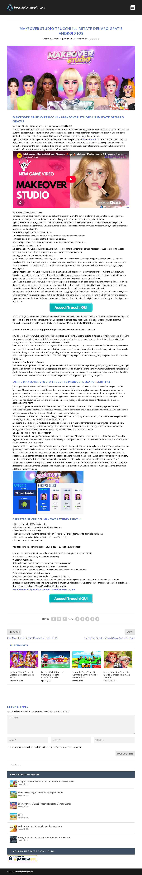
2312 (20, 815)
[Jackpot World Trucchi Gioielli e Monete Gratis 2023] (24, 659)
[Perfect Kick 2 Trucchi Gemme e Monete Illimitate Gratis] (55, 659)
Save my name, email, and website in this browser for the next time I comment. (46, 747)
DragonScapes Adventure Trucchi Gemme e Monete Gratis (46, 781)
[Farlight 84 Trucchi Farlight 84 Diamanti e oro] (13, 828)
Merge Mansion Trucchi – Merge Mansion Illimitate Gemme (117, 674)
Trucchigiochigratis (23, 871)
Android (80, 38)
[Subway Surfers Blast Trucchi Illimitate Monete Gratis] (13, 805)
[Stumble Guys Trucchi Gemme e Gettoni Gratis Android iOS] (86, 659)
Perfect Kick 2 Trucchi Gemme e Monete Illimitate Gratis (52, 674)
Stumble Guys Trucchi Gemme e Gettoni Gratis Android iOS (85, 674)
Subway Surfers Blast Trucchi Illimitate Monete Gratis (44, 804)
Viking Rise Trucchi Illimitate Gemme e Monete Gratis (44, 837)
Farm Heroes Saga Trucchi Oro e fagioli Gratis (40, 792)
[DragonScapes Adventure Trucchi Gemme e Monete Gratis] (13, 783)
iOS (86, 38)
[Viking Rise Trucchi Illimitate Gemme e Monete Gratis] (13, 839)
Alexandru (56, 38)
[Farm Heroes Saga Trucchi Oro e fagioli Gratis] (13, 794)
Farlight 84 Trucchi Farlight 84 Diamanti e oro (40, 826)
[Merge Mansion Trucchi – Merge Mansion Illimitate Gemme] (118, 659)
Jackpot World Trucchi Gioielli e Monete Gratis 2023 (22, 674)
